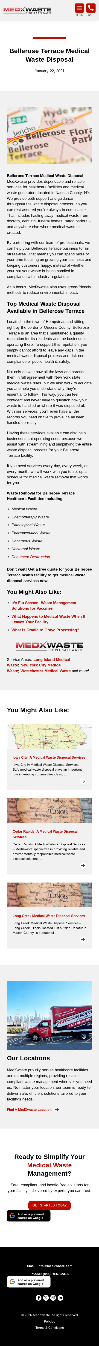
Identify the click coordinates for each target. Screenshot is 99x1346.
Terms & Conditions (49, 1327)
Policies (49, 1321)
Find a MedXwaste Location (29, 1109)
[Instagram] (53, 1298)
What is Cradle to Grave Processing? (45, 630)
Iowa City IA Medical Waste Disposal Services (49, 757)
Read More (83, 781)
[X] (46, 1298)
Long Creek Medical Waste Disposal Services (49, 916)
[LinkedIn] (60, 1298)
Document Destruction (31, 557)
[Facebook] (38, 1298)
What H (18, 616)
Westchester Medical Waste (45, 671)
